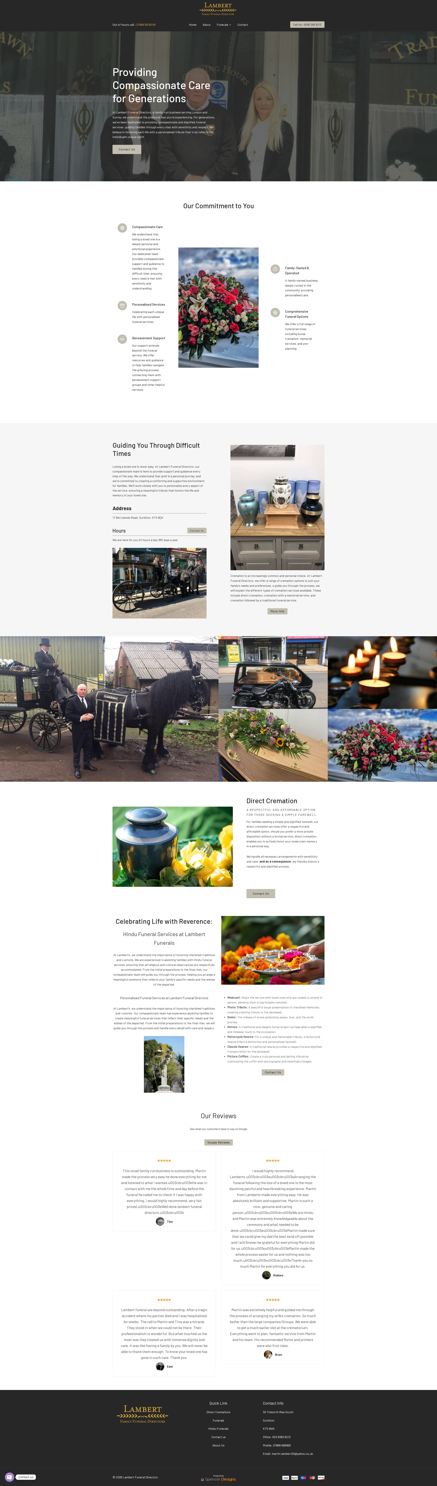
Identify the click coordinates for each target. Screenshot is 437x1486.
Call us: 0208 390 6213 (307, 24)
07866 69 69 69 (146, 24)
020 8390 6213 (281, 1437)
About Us (218, 1445)
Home (192, 24)
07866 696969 (282, 1445)
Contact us (218, 1437)
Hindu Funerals (218, 1428)
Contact (242, 24)
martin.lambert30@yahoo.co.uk (292, 1453)
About (207, 24)
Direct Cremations (218, 1412)
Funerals (218, 1420)
